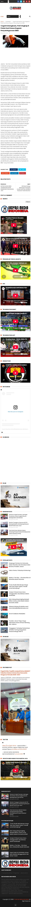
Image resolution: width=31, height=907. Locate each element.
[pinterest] (27, 1)
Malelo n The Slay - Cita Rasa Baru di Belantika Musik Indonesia (19, 578)
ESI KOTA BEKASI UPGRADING (17, 614)
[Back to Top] (15, 905)
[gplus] (29, 1)
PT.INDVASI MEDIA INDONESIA (21, 899)
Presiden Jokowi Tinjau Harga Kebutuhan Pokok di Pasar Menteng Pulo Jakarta (19, 622)
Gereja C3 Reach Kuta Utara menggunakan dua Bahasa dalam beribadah (19, 593)
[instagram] (24, 1)
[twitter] (21, 1)
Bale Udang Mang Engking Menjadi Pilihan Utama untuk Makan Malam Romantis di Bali (19, 600)
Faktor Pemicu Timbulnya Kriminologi (19, 570)
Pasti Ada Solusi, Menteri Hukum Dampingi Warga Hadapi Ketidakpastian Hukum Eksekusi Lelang (19, 532)
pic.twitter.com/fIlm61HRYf (19, 749)
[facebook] (18, 1)
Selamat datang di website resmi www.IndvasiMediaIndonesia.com (18, 607)
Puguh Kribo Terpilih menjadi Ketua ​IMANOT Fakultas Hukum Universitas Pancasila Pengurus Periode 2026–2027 (15, 673)
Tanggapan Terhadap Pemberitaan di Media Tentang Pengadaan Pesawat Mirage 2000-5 (19, 629)
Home (2, 16)
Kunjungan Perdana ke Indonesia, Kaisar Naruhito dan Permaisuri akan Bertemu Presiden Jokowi (19, 564)
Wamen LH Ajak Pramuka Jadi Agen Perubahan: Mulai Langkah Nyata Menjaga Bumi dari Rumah (18, 516)
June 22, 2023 (19, 754)
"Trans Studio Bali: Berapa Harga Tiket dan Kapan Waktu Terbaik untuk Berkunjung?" (18, 586)
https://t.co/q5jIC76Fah (9, 745)
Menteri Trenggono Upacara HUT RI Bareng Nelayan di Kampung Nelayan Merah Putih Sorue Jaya (19, 524)
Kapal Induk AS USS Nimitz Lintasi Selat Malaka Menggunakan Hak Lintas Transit (19, 854)
